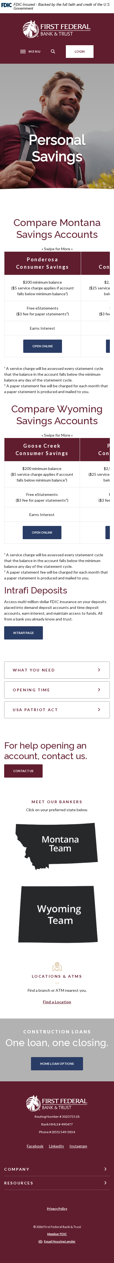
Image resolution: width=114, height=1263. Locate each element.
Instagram (78, 1146)
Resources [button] (18, 1183)
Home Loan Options (57, 1063)
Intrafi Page (23, 633)
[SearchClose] (53, 51)
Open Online (47, 346)
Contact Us (28, 771)
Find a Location (57, 1001)
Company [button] (16, 1169)
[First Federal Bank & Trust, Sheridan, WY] (57, 29)
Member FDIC (57, 1234)
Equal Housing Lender (60, 1241)
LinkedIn (56, 1146)
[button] (57, 670)
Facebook (35, 1146)
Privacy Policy (57, 1208)
